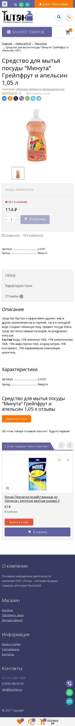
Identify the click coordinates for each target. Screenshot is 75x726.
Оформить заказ (13, 615)
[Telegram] (39, 98)
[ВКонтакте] (4, 98)
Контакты (8, 654)
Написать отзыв (16, 419)
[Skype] (33, 98)
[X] (15, 98)
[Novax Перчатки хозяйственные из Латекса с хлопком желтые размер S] (37, 474)
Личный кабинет (12, 620)
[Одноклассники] (10, 98)
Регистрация (60, 3)
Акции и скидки (11, 644)
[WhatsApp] (27, 98)
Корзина (7, 610)
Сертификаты (10, 649)
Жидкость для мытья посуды (46, 89)
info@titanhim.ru (12, 689)
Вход (45, 3)
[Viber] (21, 98)
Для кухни (22, 89)
